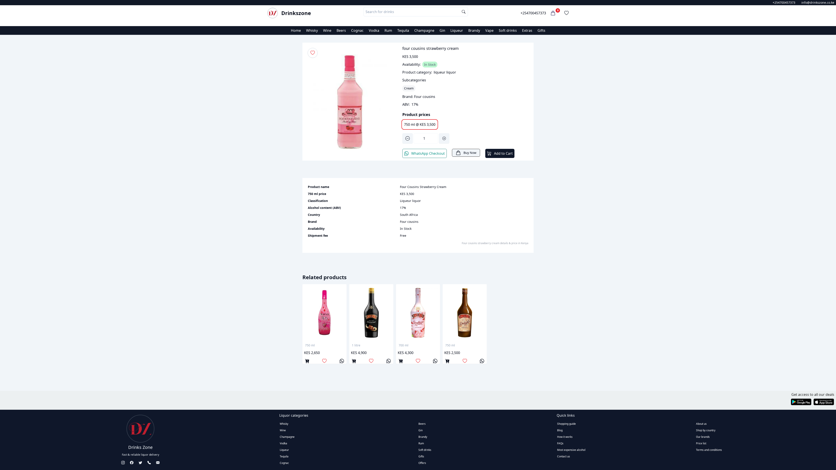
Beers (341, 30)
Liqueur (456, 30)
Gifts (541, 30)
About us (701, 424)
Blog (560, 430)
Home (296, 30)
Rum (388, 30)
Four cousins (424, 96)
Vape (489, 30)
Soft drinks (508, 30)
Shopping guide (566, 424)
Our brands (703, 437)
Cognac (357, 30)
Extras (527, 30)
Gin (442, 30)
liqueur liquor (445, 72)
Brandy (474, 30)
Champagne (424, 30)
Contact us (563, 456)
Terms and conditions (709, 450)
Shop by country (705, 430)
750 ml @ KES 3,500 (419, 124)
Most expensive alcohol (571, 450)
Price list (701, 443)
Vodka (374, 30)
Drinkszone (296, 13)
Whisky (312, 30)
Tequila (403, 30)
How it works (565, 437)
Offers (422, 463)
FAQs (560, 443)
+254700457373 (784, 2)
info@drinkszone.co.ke (817, 2)
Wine (327, 30)
